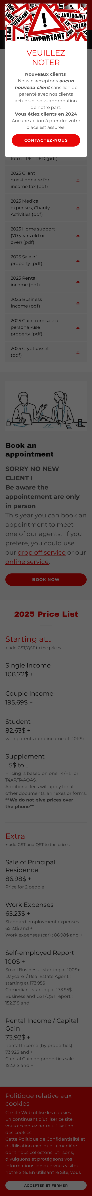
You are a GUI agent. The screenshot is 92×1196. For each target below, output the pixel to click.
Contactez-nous (46, 140)
